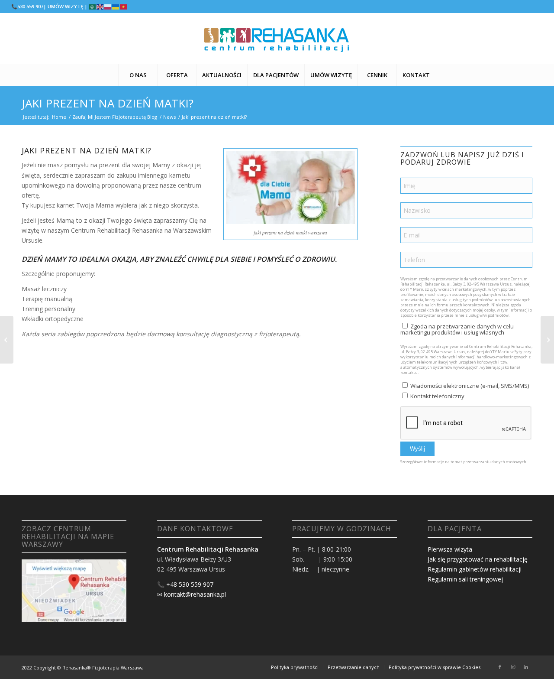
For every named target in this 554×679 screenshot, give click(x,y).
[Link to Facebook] (499, 666)
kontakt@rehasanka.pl (195, 594)
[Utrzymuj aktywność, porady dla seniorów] (547, 340)
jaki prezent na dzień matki (280, 232)
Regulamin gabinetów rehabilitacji (475, 569)
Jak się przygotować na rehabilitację (478, 559)
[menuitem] (137, 75)
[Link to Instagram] (512, 666)
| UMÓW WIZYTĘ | (65, 6)
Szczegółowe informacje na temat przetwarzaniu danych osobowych (463, 462)
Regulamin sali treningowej (465, 579)
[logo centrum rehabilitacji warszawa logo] (277, 38)
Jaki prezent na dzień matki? (107, 103)
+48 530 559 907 (189, 584)
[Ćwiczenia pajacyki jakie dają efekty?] (6, 340)
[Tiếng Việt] (124, 6)
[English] (100, 6)
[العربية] (93, 6)
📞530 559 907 (27, 6)
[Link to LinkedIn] (525, 666)
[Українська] (116, 6)
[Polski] (108, 6)
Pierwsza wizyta (450, 549)
